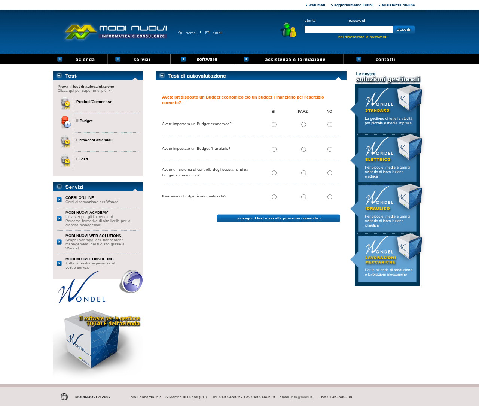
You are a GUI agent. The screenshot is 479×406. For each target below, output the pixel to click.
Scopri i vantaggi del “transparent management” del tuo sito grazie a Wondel (95, 242)
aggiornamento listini (353, 5)
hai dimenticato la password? (363, 37)
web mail (317, 5)
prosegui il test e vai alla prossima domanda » (279, 218)
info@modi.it (301, 397)
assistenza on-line (398, 5)
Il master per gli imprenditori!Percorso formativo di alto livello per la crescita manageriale (98, 218)
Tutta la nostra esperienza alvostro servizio (90, 263)
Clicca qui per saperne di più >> (85, 90)
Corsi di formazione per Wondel (92, 200)
